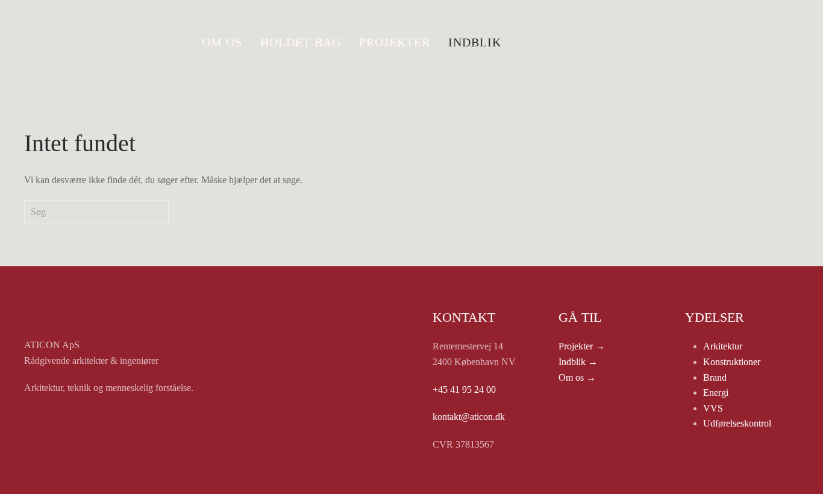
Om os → (577, 377)
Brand (715, 377)
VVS (713, 408)
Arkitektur (722, 346)
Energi (715, 392)
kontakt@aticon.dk (469, 416)
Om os (222, 42)
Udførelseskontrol (737, 423)
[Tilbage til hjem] (99, 42)
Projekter (394, 42)
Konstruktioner (731, 362)
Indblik (474, 42)
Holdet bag (300, 42)
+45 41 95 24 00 (464, 389)
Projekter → (582, 346)
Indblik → (578, 362)
